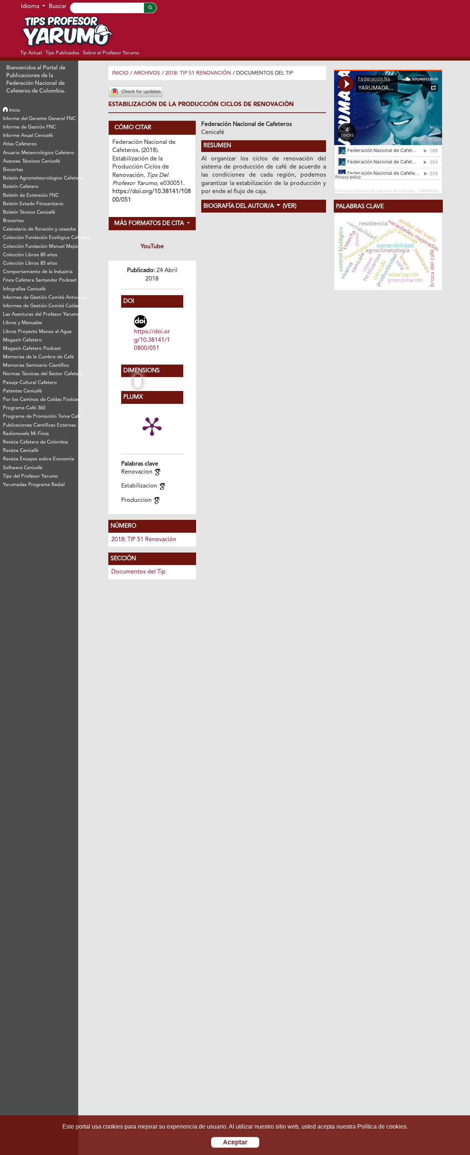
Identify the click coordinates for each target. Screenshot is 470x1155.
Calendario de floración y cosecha (39, 229)
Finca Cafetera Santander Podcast (40, 280)
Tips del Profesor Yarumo (30, 476)
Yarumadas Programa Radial (34, 484)
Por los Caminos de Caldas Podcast (40, 399)
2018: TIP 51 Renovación (198, 73)
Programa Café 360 (24, 408)
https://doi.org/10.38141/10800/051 (152, 340)
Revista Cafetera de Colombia (35, 442)
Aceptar (235, 1142)
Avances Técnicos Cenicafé (31, 161)
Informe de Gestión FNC (29, 127)
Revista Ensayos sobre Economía (38, 459)
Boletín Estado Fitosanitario (33, 204)
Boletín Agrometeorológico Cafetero (40, 178)
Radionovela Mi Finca (26, 433)
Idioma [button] (31, 7)
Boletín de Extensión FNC (31, 195)
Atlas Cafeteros (20, 144)
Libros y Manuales (22, 323)
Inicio (14, 110)
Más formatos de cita (149, 224)
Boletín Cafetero (21, 186)
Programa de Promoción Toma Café (40, 416)
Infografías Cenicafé (24, 289)
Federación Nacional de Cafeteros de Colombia (374, 191)
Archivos (147, 73)
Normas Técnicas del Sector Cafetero (40, 374)
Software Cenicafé (22, 468)
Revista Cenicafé (20, 450)
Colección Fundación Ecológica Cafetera (40, 237)
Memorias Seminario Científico (36, 365)
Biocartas (13, 169)
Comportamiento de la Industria (38, 271)
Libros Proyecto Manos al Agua (37, 331)
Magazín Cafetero (22, 340)
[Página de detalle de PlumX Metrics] (152, 426)
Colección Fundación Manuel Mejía (40, 246)
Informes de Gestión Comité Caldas (40, 306)
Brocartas (13, 220)
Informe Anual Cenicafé (28, 135)
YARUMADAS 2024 (434, 191)
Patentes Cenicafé (22, 391)
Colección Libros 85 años (30, 263)
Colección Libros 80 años (30, 255)
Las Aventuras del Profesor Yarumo (40, 314)
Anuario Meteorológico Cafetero (38, 153)
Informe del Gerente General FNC (39, 118)
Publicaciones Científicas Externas (39, 425)
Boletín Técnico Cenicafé (29, 212)
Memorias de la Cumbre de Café (38, 357)
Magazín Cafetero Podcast (32, 348)
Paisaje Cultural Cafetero (30, 382)
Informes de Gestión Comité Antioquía (40, 297)
